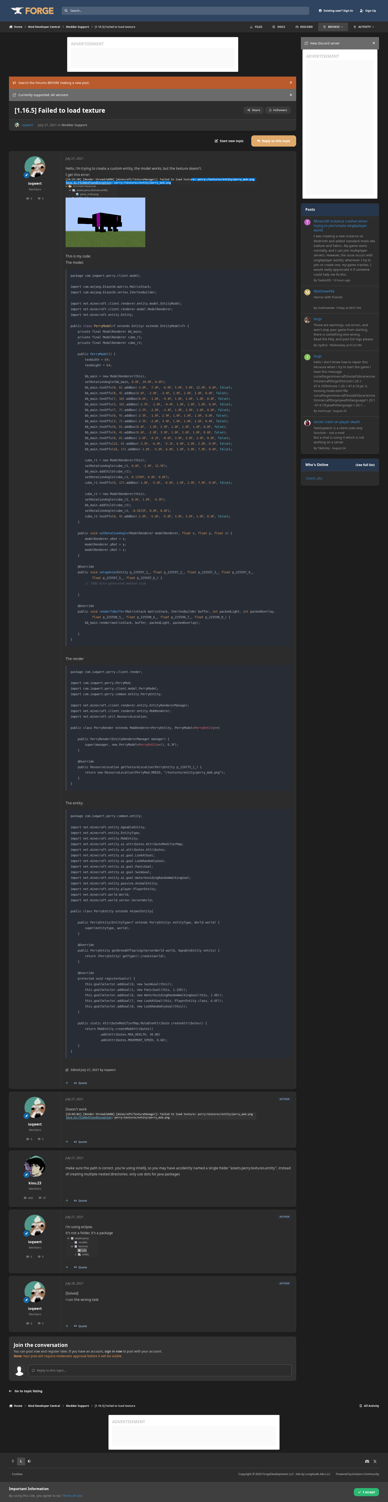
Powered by (357, 1474)
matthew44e (326, 308)
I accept (369, 1492)
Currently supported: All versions (43, 95)
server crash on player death (337, 422)
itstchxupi (324, 411)
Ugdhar (323, 345)
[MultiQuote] (67, 1083)
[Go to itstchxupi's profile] (307, 357)
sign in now (113, 1351)
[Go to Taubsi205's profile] (307, 222)
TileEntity (324, 448)
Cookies (17, 1474)
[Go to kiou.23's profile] (35, 1166)
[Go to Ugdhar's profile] (307, 320)
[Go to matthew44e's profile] (307, 292)
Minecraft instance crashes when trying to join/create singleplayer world (341, 226)
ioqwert (27, 125)
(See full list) (365, 465)
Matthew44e (324, 291)
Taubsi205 (324, 280)
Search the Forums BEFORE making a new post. (54, 83)
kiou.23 (35, 1183)
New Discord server (325, 43)
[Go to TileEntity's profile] (307, 423)
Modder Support (74, 125)
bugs (318, 319)
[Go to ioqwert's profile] (17, 125)
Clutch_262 (314, 478)
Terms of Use (72, 1495)
